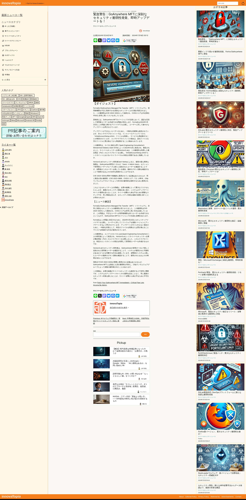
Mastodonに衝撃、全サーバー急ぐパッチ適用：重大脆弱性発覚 (219, 209)
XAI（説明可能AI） (27, 95)
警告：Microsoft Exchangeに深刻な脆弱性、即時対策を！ (220, 261)
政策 (37, 103)
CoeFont (34, 110)
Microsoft (20, 120)
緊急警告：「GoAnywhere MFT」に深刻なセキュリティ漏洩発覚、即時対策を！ (220, 40)
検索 (94, 331)
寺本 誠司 (8, 188)
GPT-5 (14, 117)
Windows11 (35, 113)
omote (7, 161)
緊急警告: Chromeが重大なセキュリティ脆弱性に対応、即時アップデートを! (219, 170)
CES (19, 99)
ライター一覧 (9, 144)
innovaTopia (9, 200)
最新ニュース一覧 (12, 15)
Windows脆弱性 (202, 318)
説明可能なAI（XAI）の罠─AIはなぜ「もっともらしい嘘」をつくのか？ (130, 375)
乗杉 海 (7, 154)
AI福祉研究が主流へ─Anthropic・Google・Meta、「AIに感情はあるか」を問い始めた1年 (130, 363)
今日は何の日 (7, 113)
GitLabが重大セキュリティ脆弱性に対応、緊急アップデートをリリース (220, 131)
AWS (34, 117)
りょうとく (9, 165)
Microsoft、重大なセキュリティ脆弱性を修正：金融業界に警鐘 (219, 222)
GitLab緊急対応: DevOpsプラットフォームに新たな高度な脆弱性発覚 (219, 393)
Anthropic (6, 120)
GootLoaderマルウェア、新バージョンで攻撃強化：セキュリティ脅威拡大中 (219, 474)
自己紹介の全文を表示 (118, 308)
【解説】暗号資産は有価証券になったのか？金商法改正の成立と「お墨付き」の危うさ (130, 351)
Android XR (30, 120)
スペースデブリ (8, 103)
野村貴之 (8, 184)
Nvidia (38, 120)
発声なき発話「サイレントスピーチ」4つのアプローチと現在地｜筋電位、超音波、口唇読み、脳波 (130, 386)
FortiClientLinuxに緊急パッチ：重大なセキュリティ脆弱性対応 (219, 354)
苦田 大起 (8, 196)
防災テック (6, 117)
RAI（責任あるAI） (9, 99)
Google (21, 117)
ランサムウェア (21, 103)
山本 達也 (8, 150)
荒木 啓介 (8, 173)
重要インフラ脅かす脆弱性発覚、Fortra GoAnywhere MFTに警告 (220, 53)
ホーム (95, 11)
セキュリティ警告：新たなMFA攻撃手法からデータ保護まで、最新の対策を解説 (220, 486)
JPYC (19, 110)
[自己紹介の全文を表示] (128, 307)
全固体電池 (18, 106)
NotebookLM (7, 106)
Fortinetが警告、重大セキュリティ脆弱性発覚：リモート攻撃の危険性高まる (219, 273)
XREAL (31, 103)
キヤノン (26, 110)
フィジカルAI (28, 106)
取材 (27, 113)
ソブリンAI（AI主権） (10, 95)
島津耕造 (8, 192)
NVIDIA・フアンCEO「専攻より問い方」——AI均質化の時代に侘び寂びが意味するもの (130, 398)
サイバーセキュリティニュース (121, 11)
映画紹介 (34, 99)
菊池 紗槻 (8, 181)
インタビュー (19, 113)
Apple (28, 117)
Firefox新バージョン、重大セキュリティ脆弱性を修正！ (219, 433)
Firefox (200, 438)
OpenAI (40, 117)
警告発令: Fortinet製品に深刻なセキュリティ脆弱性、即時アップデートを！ (220, 92)
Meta (13, 120)
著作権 (42, 110)
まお (6, 157)
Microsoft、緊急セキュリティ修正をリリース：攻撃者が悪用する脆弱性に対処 (219, 313)
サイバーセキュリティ (104, 11)
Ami (6, 177)
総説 (3, 124)
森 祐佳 (7, 169)
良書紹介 (26, 99)
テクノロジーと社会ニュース (225, 213)
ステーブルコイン (8, 110)
